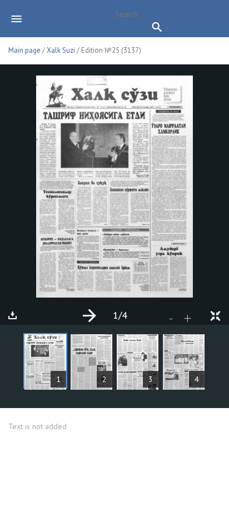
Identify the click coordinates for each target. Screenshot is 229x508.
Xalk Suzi (61, 50)
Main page (24, 50)
